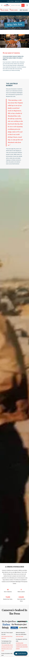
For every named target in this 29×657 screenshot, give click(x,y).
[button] (1, 5)
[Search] (22, 5)
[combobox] (17, 5)
